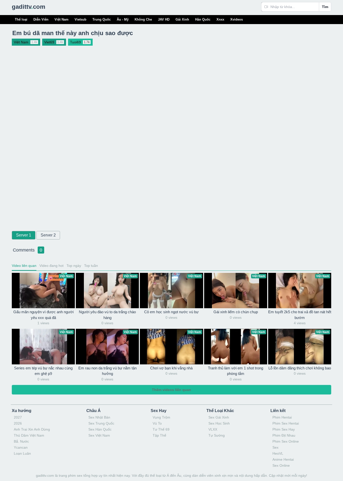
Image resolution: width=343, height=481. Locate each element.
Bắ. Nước (21, 441)
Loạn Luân (22, 453)
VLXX (212, 429)
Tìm (325, 7)
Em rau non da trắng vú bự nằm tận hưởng (107, 371)
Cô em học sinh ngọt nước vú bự (171, 312)
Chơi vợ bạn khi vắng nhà (171, 368)
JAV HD (163, 19)
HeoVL (277, 453)
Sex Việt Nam (99, 435)
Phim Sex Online (285, 441)
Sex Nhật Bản (99, 417)
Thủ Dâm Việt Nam (29, 435)
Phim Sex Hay (283, 429)
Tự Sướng (216, 435)
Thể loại (21, 19)
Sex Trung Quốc (101, 423)
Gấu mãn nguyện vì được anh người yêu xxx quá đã (43, 315)
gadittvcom (28, 6)
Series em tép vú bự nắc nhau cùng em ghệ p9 (43, 371)
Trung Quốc (101, 19)
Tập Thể (159, 435)
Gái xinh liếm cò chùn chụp (235, 312)
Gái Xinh (182, 19)
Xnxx (220, 19)
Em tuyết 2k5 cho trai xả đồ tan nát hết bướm (299, 315)
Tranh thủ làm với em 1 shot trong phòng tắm (235, 371)
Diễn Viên (40, 19)
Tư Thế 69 (161, 429)
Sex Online (281, 465)
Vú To (157, 423)
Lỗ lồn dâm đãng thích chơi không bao (299, 368)
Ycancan (21, 447)
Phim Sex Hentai (285, 423)
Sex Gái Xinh (218, 417)
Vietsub (80, 19)
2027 (18, 417)
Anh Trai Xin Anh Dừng (32, 429)
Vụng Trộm (161, 417)
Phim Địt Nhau (283, 435)
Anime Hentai (283, 459)
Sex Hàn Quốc (99, 429)
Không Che (143, 19)
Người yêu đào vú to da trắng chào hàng (107, 315)
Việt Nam (61, 19)
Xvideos (236, 19)
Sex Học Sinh (219, 423)
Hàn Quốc (202, 19)
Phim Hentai (282, 417)
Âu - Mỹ (123, 19)
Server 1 (23, 235)
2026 (18, 423)
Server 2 (48, 235)
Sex (275, 447)
